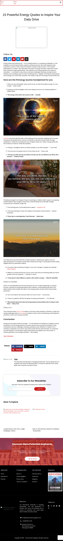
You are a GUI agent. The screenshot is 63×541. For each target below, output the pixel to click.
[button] (60, 2)
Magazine (34, 479)
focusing (22, 313)
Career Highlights (21, 476)
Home (2, 474)
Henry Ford (20, 311)
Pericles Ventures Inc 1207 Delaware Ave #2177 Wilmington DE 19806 (27, 526)
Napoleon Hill (41, 207)
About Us (19, 474)
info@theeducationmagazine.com (31, 518)
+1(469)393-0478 (27, 521)
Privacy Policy (20, 479)
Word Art (34, 481)
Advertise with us (36, 474)
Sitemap (3, 479)
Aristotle (6, 138)
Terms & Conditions (22, 481)
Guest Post (35, 476)
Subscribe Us (4, 476)
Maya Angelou (11, 269)
